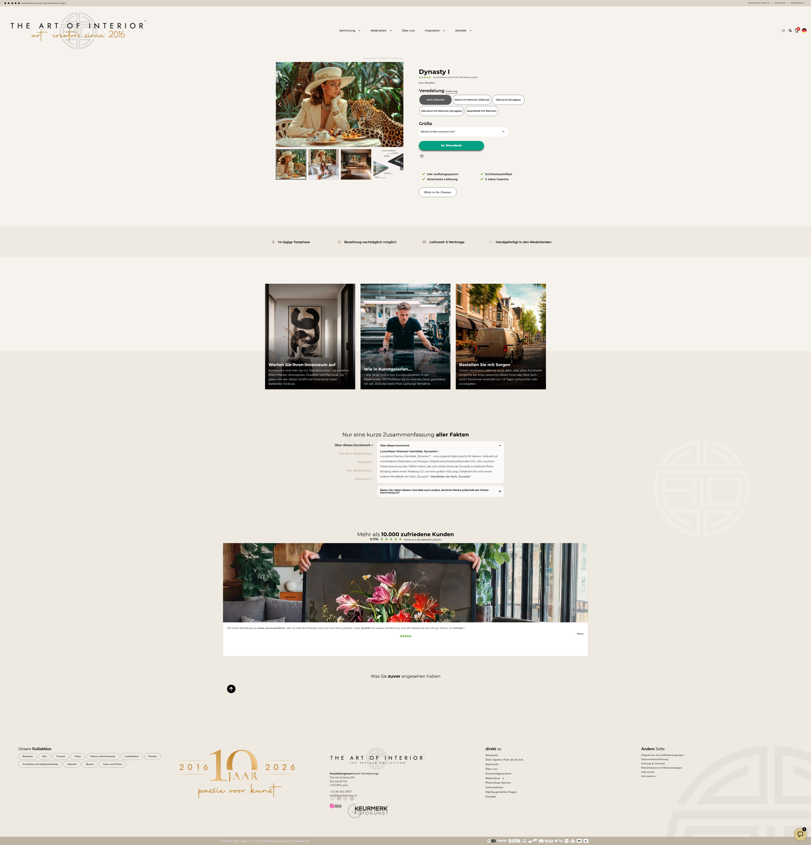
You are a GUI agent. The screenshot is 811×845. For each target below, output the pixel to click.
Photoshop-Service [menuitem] (498, 782)
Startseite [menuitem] (492, 755)
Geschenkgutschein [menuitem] (499, 773)
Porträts (152, 756)
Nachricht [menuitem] (492, 764)
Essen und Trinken (112, 764)
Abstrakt (71, 764)
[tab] (313, 445)
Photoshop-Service (759, 3)
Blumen (90, 764)
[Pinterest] (352, 798)
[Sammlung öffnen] (359, 31)
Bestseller (28, 756)
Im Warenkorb (451, 145)
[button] (790, 30)
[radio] (435, 100)
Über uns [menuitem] (492, 769)
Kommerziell (798, 3)
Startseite (369, 58)
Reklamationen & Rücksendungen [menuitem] (661, 767)
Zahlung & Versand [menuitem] (653, 763)
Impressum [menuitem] (647, 772)
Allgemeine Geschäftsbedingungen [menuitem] (662, 755)
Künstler (780, 3)
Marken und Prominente (102, 756)
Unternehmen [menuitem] (494, 787)
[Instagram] (345, 798)
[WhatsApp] (333, 798)
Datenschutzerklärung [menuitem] (654, 759)
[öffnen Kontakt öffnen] (470, 31)
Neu (44, 756)
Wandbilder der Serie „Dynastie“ (450, 476)
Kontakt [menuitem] (491, 796)
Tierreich (383, 58)
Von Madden (427, 82)
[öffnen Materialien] (391, 31)
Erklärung (451, 91)
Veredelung (438, 90)
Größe (425, 123)
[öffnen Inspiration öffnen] (444, 31)
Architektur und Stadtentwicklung (40, 764)
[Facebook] (339, 798)
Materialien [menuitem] (493, 778)
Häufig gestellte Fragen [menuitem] (501, 792)
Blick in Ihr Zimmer (437, 192)
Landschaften (132, 756)
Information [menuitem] (648, 776)
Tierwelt (60, 756)
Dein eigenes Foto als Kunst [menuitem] (504, 759)
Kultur (78, 756)
